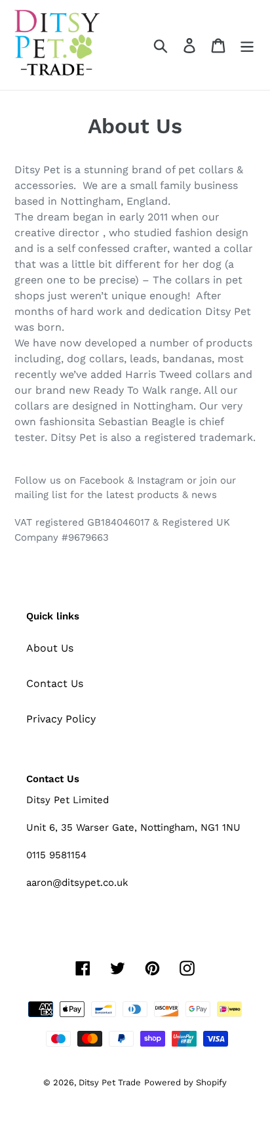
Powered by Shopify (185, 1082)
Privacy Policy (61, 719)
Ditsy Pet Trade (110, 1082)
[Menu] (247, 45)
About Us (49, 648)
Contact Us (54, 683)
